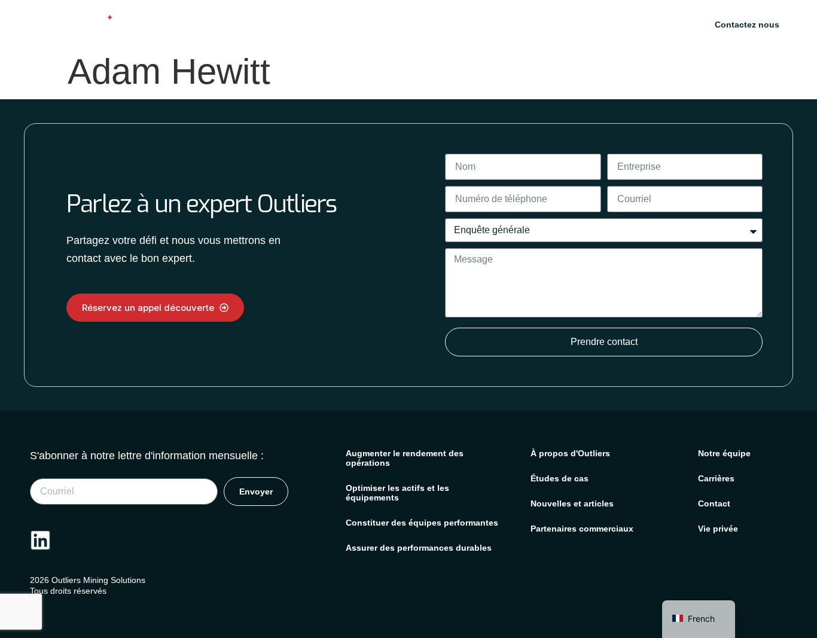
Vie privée (718, 528)
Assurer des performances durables (419, 547)
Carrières (716, 478)
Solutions (415, 23)
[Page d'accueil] (67, 24)
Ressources (564, 23)
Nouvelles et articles (572, 503)
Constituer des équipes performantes (422, 522)
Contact (714, 503)
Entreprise (641, 23)
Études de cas (494, 23)
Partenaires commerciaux (582, 528)
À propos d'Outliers (570, 453)
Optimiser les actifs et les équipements (397, 492)
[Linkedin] (40, 540)
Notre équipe (724, 453)
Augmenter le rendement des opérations (405, 458)
